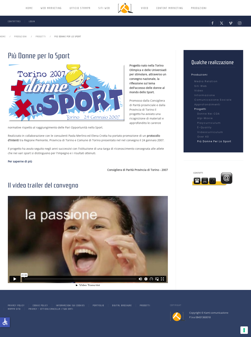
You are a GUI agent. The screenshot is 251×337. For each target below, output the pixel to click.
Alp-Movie (205, 118)
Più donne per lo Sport (214, 141)
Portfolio (98, 305)
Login (32, 21)
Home (29, 8)
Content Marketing (169, 8)
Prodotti (145, 305)
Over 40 (203, 136)
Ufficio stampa (80, 8)
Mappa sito (14, 308)
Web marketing (51, 8)
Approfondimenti (207, 104)
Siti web (200, 86)
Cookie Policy (40, 305)
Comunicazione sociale (213, 99)
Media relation (206, 81)
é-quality (204, 127)
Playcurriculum (209, 123)
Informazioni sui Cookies (70, 305)
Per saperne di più (20, 161)
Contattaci (14, 21)
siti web (104, 8)
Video (144, 8)
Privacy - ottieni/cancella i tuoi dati (51, 308)
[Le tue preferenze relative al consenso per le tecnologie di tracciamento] (244, 330)
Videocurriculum (210, 132)
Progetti (200, 109)
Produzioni (199, 8)
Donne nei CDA (208, 113)
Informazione (204, 95)
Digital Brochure (122, 305)
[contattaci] (213, 177)
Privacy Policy (16, 305)
